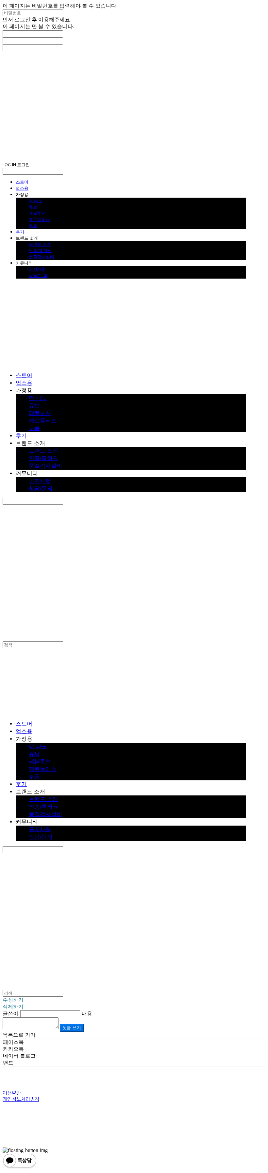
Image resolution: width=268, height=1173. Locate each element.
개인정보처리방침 (21, 1099)
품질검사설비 (41, 257)
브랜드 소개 (40, 244)
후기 (20, 232)
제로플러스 (39, 219)
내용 (87, 1013)
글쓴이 (10, 1013)
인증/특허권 (40, 250)
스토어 (22, 182)
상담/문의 (38, 275)
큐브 (33, 207)
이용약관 (12, 1092)
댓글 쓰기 (71, 1027)
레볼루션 (37, 213)
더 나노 (35, 201)
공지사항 (37, 269)
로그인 (22, 19)
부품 (33, 225)
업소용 (22, 188)
